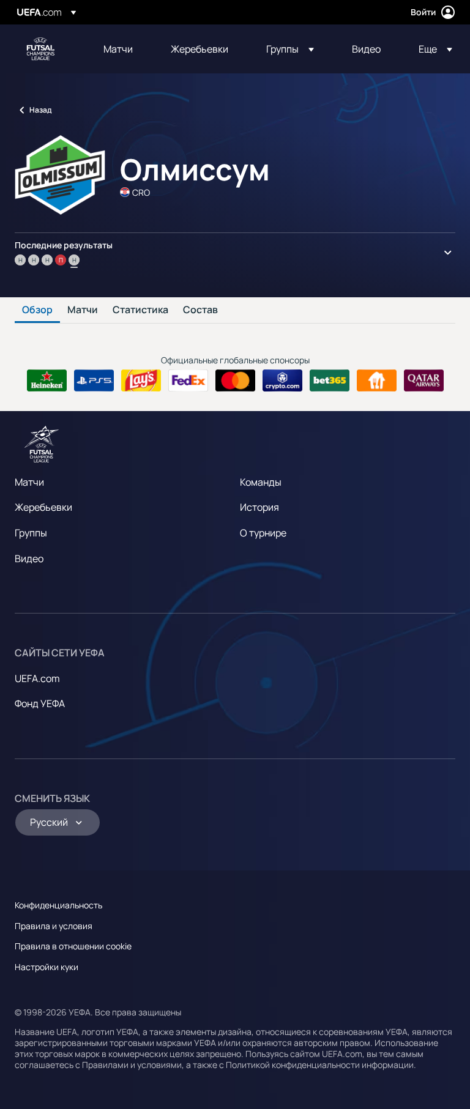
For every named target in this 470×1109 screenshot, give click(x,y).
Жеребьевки (43, 507)
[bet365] (329, 380)
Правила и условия (53, 926)
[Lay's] (141, 380)
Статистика (140, 310)
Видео (29, 558)
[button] (290, 49)
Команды (261, 482)
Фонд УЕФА (40, 703)
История (259, 507)
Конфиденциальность (58, 905)
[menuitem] (121, 49)
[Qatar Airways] (424, 380)
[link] (118, 49)
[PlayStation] (94, 380)
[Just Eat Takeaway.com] (377, 380)
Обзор (37, 310)
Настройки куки (46, 967)
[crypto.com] (282, 380)
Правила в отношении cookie (73, 946)
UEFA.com (37, 678)
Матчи (82, 310)
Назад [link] (40, 110)
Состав (200, 310)
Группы (31, 533)
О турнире (263, 533)
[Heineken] (47, 380)
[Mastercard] (235, 380)
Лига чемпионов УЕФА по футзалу (40, 49)
